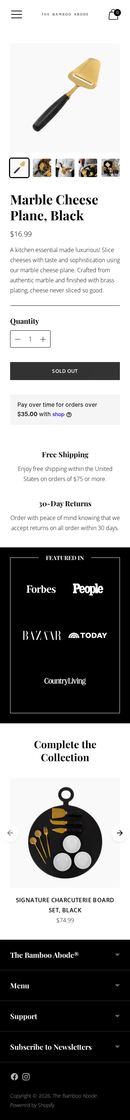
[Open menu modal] (16, 14)
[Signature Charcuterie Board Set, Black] (65, 833)
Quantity (24, 321)
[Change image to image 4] (88, 168)
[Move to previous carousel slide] (10, 833)
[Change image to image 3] (65, 168)
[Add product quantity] (17, 339)
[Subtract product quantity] (43, 339)
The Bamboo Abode (75, 1095)
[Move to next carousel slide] (120, 833)
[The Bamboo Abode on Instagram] (26, 1078)
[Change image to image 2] (42, 168)
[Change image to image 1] (19, 168)
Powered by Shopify (32, 1105)
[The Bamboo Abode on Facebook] (14, 1078)
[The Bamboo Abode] (65, 14)
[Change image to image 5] (110, 168)
